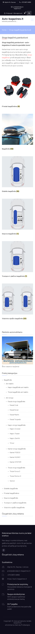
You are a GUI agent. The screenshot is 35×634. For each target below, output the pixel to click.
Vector (12, 481)
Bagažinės (8, 380)
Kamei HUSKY (15, 457)
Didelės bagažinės (11, 488)
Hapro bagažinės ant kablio (18, 387)
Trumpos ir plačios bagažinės (15, 503)
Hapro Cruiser (15, 429)
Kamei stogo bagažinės (17, 449)
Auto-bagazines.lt (12, 18)
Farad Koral (14, 410)
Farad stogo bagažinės (16, 401)
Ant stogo (9, 398)
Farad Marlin (14, 415)
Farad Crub (14, 405)
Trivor (12, 443)
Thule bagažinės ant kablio (18, 392)
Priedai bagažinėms (11, 493)
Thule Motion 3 (15, 476)
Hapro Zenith (15, 438)
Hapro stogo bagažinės (17, 425)
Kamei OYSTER (15, 462)
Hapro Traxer (15, 433)
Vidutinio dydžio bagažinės (14, 507)
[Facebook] (3, 550)
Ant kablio (10, 384)
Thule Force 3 (15, 471)
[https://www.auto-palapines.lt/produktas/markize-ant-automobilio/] (17, 364)
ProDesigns (25, 625)
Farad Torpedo (15, 419)
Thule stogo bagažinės (16, 468)
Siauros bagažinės (11, 498)
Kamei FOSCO (15, 452)
